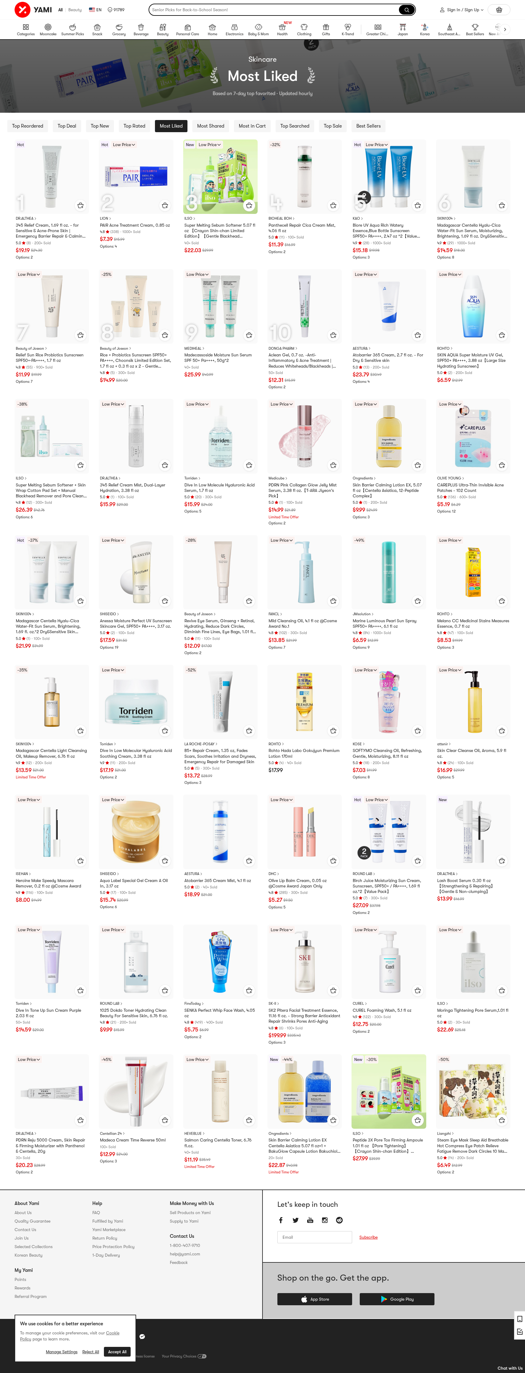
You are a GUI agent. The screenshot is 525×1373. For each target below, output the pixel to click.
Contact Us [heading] (25, 1229)
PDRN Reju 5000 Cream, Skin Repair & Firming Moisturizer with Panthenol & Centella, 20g (50, 1145)
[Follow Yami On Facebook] (281, 1220)
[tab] (27, 126)
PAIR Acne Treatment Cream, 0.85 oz (135, 225)
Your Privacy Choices (179, 1356)
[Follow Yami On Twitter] (295, 1220)
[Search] (407, 10)
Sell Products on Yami (190, 1212)
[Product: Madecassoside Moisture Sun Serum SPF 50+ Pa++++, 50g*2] (220, 306)
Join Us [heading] (22, 1238)
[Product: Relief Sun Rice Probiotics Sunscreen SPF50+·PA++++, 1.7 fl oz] (52, 306)
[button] (116, 10)
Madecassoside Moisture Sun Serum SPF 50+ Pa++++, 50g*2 (218, 357)
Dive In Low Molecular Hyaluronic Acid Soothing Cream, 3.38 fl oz (136, 753)
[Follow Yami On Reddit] (339, 1220)
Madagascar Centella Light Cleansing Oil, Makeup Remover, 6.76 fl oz (51, 753)
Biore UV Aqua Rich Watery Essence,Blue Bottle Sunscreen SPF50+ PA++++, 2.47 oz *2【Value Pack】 (385, 231)
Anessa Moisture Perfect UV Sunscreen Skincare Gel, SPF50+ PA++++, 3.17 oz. (136, 623)
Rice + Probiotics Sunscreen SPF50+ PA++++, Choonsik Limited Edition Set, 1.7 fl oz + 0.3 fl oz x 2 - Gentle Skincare (135, 360)
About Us (23, 1212)
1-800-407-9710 (185, 1245)
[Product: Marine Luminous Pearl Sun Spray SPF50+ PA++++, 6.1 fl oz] (389, 572)
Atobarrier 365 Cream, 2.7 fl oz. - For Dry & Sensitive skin (388, 357)
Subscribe (368, 1237)
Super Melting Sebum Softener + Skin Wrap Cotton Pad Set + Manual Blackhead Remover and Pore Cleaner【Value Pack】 (51, 490)
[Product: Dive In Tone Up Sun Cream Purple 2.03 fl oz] (52, 962)
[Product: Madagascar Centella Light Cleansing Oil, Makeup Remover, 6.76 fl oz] (52, 702)
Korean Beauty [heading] (29, 1255)
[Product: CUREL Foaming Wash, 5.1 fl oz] (389, 962)
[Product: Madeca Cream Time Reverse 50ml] (136, 1091)
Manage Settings (61, 1351)
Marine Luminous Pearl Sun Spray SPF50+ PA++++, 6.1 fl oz (385, 623)
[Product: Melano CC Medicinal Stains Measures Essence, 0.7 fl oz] (473, 572)
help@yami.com (185, 1253)
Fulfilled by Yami (107, 1221)
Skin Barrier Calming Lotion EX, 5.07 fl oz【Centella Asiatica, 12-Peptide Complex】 (387, 490)
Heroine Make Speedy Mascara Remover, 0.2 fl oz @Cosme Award (48, 883)
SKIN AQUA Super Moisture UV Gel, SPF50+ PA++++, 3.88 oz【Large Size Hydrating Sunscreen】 (471, 360)
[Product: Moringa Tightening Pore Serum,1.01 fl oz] (473, 962)
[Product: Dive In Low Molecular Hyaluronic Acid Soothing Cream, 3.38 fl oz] (136, 702)
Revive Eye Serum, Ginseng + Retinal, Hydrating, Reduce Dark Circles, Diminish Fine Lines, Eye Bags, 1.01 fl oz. (219, 626)
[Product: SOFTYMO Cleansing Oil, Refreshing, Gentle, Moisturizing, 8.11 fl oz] (389, 702)
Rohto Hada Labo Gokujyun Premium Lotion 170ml (304, 753)
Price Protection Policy (113, 1246)
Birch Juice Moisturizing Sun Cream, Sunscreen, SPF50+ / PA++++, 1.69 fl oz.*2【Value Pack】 (387, 886)
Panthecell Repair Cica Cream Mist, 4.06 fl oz (302, 228)
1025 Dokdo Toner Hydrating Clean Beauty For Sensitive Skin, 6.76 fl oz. (134, 1013)
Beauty (75, 9)
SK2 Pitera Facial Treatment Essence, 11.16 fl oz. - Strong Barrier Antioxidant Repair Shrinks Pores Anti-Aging (304, 1016)
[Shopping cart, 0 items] (499, 9)
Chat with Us (510, 1368)
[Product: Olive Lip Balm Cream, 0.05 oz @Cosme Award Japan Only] (304, 832)
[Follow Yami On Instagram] (324, 1220)
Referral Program (31, 1296)
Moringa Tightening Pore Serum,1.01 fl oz (472, 1013)
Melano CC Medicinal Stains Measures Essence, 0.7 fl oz (473, 623)
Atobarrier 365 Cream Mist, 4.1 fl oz (217, 880)
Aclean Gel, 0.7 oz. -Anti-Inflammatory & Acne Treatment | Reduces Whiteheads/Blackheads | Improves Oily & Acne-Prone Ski (301, 360)
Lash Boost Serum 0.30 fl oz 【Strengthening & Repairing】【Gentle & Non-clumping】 (466, 886)
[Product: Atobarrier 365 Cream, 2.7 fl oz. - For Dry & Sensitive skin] (389, 306)
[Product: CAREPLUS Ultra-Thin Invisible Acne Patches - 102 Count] (473, 436)
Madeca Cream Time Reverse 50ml (133, 1140)
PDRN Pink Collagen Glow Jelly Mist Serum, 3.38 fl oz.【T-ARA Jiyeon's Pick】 (303, 490)
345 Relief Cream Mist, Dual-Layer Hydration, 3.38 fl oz (132, 487)
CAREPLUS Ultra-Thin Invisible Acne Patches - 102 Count (470, 487)
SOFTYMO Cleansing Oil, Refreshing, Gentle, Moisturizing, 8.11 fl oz (387, 753)
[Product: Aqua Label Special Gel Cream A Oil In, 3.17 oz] (136, 832)
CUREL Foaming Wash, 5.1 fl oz (382, 1010)
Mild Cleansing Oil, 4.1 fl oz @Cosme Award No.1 (303, 623)
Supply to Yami (184, 1221)
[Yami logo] (33, 10)
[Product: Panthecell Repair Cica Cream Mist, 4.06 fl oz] (304, 176)
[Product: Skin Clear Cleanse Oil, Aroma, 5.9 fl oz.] (473, 702)
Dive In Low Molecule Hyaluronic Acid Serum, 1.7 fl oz (219, 487)
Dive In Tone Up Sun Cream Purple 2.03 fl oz (48, 1013)
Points (20, 1279)
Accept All (117, 1351)
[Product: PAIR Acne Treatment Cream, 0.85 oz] (136, 176)
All (60, 9)
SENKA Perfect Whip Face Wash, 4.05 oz (219, 1013)
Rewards (22, 1287)
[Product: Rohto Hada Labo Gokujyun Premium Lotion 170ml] (304, 702)
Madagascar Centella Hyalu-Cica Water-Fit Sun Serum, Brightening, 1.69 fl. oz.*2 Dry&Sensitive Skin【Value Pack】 (48, 626)
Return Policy (104, 1238)
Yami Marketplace (108, 1229)
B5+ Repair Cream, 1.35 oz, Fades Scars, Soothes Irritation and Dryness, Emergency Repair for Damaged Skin (220, 756)
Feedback (179, 1262)
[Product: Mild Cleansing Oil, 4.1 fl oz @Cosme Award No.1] (304, 572)
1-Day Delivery (106, 1255)
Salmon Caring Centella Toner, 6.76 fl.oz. (218, 1143)
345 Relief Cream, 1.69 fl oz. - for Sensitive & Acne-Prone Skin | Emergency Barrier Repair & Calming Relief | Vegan (50, 231)
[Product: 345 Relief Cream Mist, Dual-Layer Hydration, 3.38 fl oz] (136, 436)
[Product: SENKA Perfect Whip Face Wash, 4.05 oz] (220, 962)
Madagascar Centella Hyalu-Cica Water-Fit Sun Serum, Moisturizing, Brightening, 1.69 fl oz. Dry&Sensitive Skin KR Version (471, 231)
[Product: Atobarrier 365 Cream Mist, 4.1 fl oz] (220, 832)
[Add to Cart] (80, 205)
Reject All (90, 1351)
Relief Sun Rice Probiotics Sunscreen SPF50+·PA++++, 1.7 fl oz (50, 357)
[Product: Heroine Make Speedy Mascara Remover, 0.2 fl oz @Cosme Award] (52, 832)
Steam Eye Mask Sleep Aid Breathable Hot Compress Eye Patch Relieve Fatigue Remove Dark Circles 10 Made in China (473, 1146)
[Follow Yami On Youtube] (310, 1220)
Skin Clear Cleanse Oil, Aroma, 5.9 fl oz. (471, 753)
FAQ (96, 1212)
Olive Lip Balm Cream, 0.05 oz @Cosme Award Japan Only (298, 883)
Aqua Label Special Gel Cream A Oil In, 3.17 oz (134, 883)
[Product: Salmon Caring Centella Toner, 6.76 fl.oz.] (220, 1091)
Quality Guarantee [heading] (32, 1221)
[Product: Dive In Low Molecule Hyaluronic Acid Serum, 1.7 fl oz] (220, 436)
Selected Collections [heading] (34, 1246)
